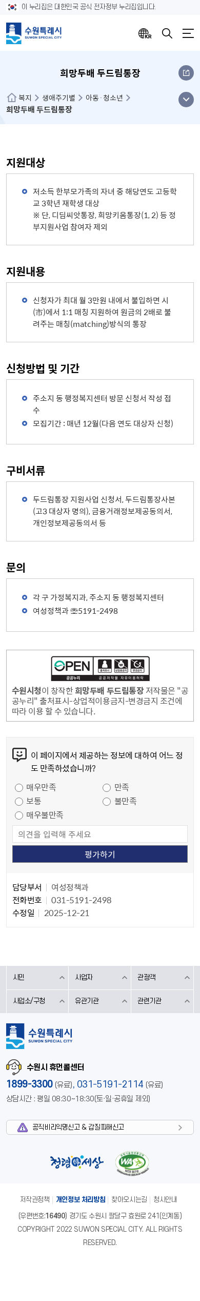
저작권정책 (35, 1199)
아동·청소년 (104, 97)
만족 (121, 787)
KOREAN (145, 33)
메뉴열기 (188, 33)
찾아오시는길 (129, 1199)
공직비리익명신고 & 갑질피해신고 (78, 1127)
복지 (25, 97)
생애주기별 (58, 97)
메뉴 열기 (185, 99)
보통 (33, 800)
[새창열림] (100, 670)
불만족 (125, 800)
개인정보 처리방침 (81, 1199)
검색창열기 (167, 33)
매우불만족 (45, 814)
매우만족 (41, 787)
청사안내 (165, 1199)
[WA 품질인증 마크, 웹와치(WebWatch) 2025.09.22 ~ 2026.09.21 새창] (132, 1163)
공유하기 (186, 73)
